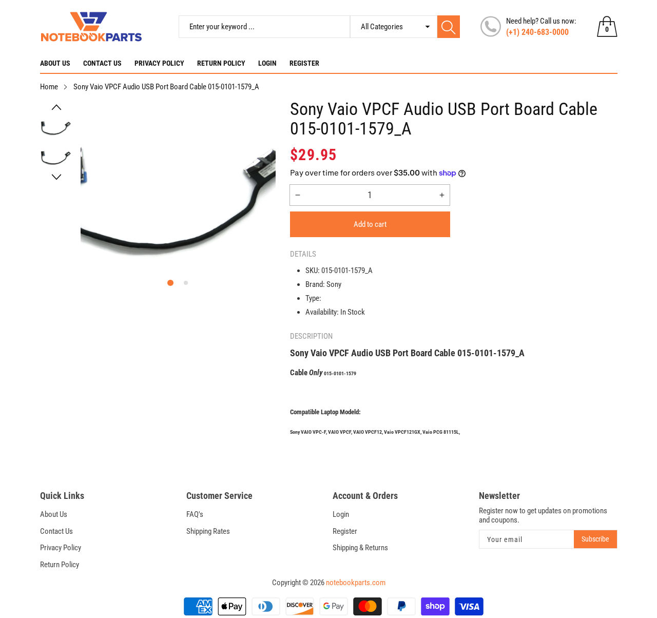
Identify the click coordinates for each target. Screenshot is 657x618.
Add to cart (370, 224)
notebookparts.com (355, 582)
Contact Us (102, 63)
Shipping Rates (208, 531)
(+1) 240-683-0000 (537, 32)
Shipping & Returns (360, 547)
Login (267, 63)
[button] (56, 107)
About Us (55, 63)
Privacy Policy (159, 63)
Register (304, 63)
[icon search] (448, 26)
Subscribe (595, 539)
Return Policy (221, 63)
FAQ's (194, 514)
